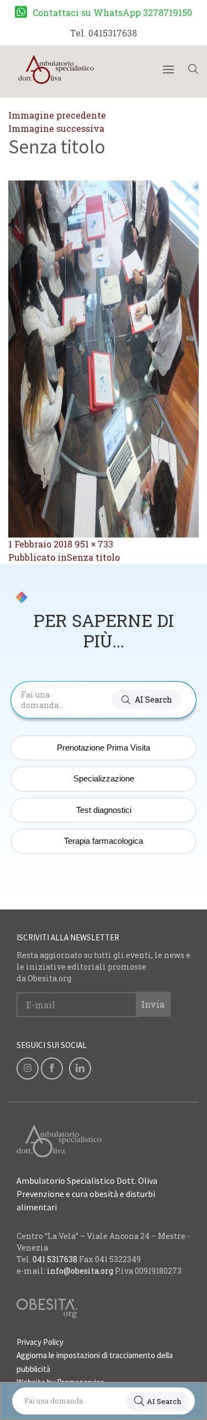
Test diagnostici (103, 810)
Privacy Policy (40, 1342)
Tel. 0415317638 (103, 33)
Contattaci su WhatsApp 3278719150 (112, 12)
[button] (147, 699)
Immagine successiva (56, 128)
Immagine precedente (57, 115)
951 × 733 (94, 544)
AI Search (164, 1401)
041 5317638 (55, 1259)
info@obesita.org (80, 1270)
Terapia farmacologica (103, 840)
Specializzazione (103, 778)
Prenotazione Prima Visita (103, 747)
